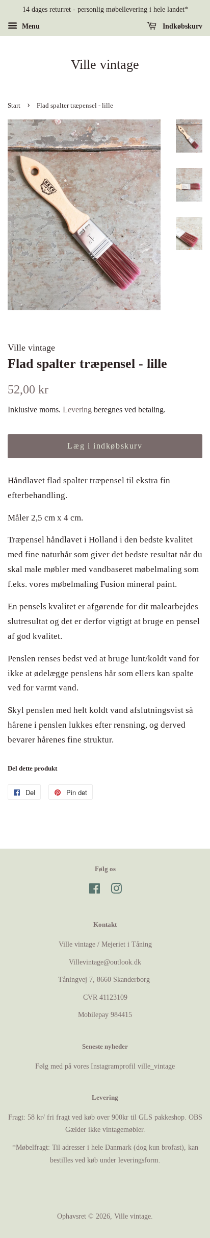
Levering (77, 409)
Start (14, 105)
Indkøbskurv (181, 26)
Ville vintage (105, 64)
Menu (30, 26)
